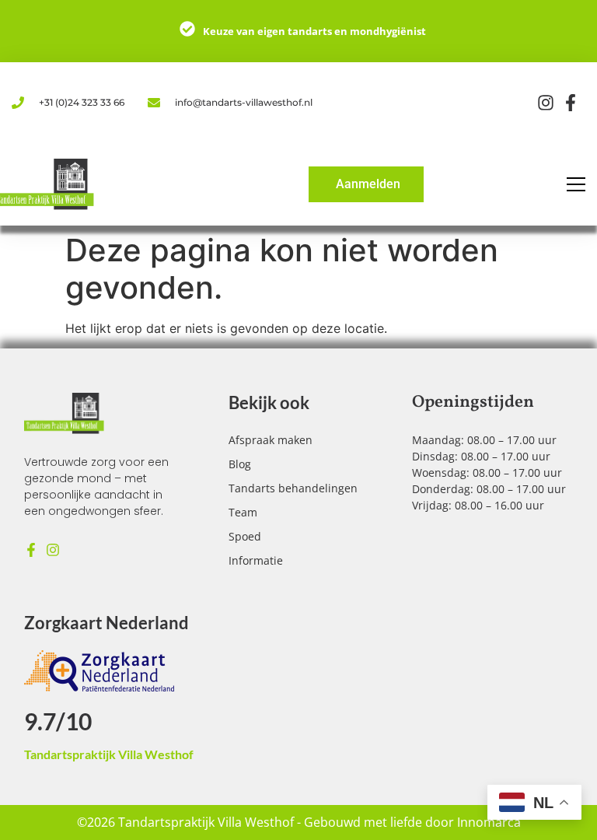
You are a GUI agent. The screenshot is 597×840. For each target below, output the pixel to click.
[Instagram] (53, 550)
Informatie (256, 560)
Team (243, 512)
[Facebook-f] (31, 550)
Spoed (245, 536)
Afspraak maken (270, 439)
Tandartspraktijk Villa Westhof (109, 754)
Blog (240, 464)
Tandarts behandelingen (293, 488)
